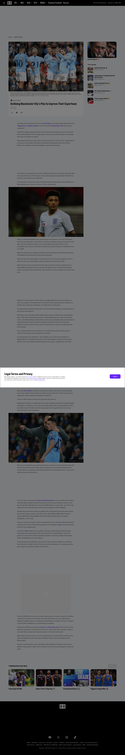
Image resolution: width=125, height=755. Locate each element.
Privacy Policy (33, 378)
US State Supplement (39, 380)
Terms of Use (29, 377)
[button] (115, 376)
